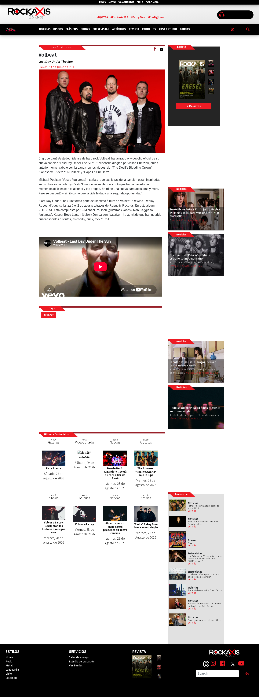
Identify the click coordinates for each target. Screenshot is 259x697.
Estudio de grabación (81, 661)
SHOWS (85, 29)
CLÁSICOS (72, 29)
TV (154, 29)
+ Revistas (194, 106)
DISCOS (58, 29)
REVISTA (134, 29)
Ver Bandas (76, 665)
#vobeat (48, 315)
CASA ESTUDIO (168, 29)
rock (61, 47)
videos (70, 47)
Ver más (192, 511)
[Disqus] (101, 375)
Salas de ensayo (79, 657)
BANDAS (185, 29)
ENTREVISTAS (101, 29)
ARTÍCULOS (119, 29)
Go (247, 673)
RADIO (146, 29)
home (53, 47)
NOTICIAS (45, 29)
